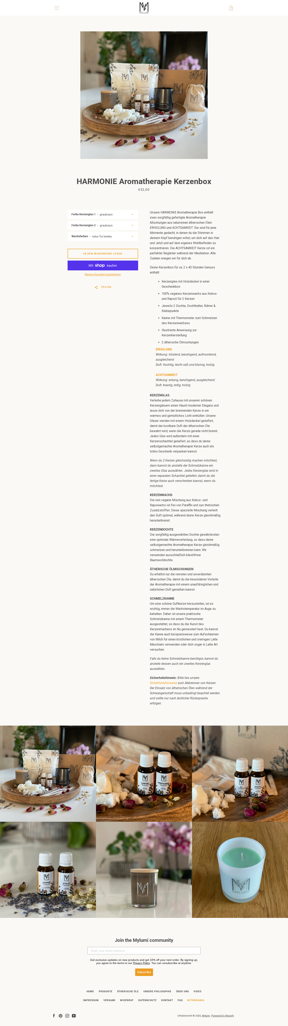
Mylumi (206, 1015)
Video (197, 991)
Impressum (91, 1000)
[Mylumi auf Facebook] (54, 1015)
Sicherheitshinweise (163, 683)
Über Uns (182, 991)
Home (90, 991)
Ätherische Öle (128, 991)
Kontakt (167, 1000)
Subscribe (144, 972)
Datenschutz (147, 1000)
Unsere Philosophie (157, 991)
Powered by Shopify (222, 1015)
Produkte (105, 991)
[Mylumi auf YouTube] (74, 1015)
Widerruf (127, 1000)
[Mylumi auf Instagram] (67, 1015)
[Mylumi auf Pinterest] (60, 1015)
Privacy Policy (141, 963)
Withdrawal (196, 1000)
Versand (109, 1000)
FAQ (180, 1000)
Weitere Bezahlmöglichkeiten (103, 274)
